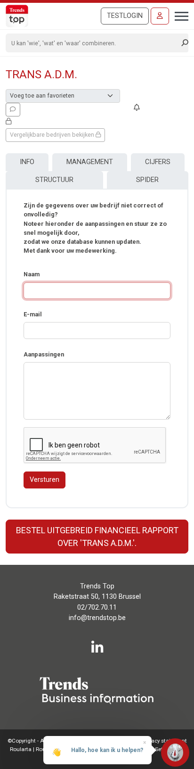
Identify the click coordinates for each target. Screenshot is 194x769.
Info (27, 162)
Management (89, 162)
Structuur (54, 180)
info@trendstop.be (97, 618)
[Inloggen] (160, 16)
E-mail (33, 314)
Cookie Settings (156, 749)
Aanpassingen (44, 354)
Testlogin (125, 16)
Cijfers (157, 162)
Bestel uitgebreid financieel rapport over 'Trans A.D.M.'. (97, 536)
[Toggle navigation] (178, 15)
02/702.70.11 (97, 608)
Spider (147, 180)
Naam (32, 274)
